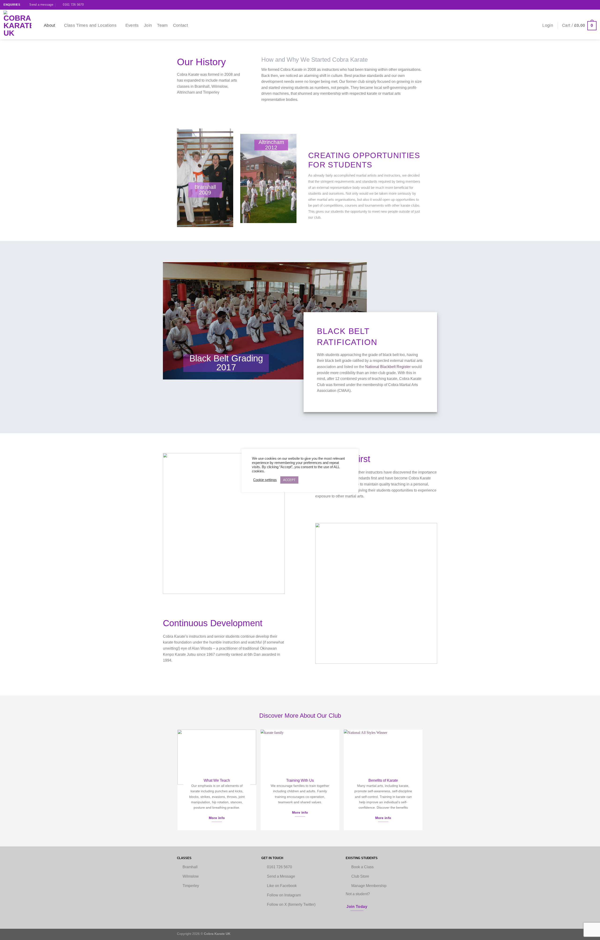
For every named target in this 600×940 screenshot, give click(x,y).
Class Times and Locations (90, 25)
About (49, 25)
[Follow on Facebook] (589, 4)
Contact (180, 25)
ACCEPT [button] (289, 480)
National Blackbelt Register (388, 367)
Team (162, 25)
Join (148, 25)
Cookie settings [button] (265, 480)
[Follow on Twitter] (594, 4)
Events (132, 25)
